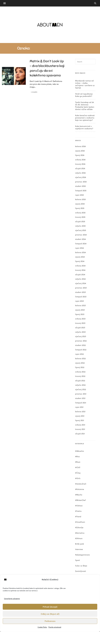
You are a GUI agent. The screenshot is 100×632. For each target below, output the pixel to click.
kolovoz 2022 (80, 358)
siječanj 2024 (80, 283)
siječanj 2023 (80, 336)
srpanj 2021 (79, 416)
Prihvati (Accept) (50, 606)
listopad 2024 (80, 243)
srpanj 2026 (80, 150)
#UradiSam (80, 522)
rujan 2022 (79, 354)
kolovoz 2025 (80, 199)
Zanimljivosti (80, 571)
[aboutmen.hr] (50, 24)
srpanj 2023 (80, 309)
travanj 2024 (80, 270)
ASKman (78, 538)
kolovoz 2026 (80, 146)
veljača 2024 (80, 279)
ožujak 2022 (80, 380)
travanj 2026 (80, 164)
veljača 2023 (80, 332)
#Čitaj (77, 472)
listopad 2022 (80, 349)
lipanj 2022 (79, 367)
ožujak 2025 (80, 221)
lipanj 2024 (79, 261)
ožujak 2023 (80, 327)
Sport (77, 560)
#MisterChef (80, 500)
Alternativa (79, 533)
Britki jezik (79, 543)
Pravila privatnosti (54, 627)
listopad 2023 (80, 296)
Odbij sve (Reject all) (50, 614)
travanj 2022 (80, 376)
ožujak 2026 (80, 168)
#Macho (78, 494)
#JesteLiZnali (80, 483)
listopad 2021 (80, 402)
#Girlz (77, 478)
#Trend (78, 516)
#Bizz (77, 456)
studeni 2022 (80, 345)
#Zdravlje (79, 527)
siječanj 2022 (80, 389)
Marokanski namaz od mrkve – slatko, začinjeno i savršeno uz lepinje (85, 84)
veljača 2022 (80, 385)
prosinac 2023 (81, 287)
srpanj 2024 (80, 256)
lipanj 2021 (79, 420)
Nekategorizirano (82, 554)
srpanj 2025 (80, 203)
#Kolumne (79, 489)
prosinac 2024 (81, 234)
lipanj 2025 (79, 208)
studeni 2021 (80, 398)
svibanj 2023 (80, 318)
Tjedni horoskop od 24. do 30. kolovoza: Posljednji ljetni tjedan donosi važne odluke (84, 106)
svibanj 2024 (80, 265)
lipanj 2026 (79, 155)
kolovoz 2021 (80, 411)
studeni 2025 (80, 186)
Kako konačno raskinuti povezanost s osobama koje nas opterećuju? (85, 117)
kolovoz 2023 (80, 305)
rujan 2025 (79, 195)
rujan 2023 (79, 301)
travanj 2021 (80, 429)
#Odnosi (79, 505)
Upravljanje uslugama (12, 598)
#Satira (78, 511)
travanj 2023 (80, 323)
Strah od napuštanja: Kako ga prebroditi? (84, 94)
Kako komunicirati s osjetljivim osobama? (84, 127)
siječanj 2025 (80, 230)
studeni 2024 (80, 239)
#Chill (77, 467)
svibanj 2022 (80, 371)
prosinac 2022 (81, 340)
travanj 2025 (80, 217)
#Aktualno (79, 451)
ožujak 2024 (80, 274)
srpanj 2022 (80, 362)
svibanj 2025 (80, 212)
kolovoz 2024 (80, 252)
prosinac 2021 (80, 393)
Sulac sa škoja (81, 565)
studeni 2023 (80, 292)
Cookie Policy (42, 627)
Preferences (50, 621)
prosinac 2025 (81, 181)
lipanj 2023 (79, 314)
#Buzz (77, 462)
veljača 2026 (80, 172)
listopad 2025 (80, 190)
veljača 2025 (80, 225)
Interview (79, 549)
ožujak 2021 (80, 433)
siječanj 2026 (80, 177)
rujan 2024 (79, 248)
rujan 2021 (79, 407)
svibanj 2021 (80, 424)
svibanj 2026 (80, 159)
